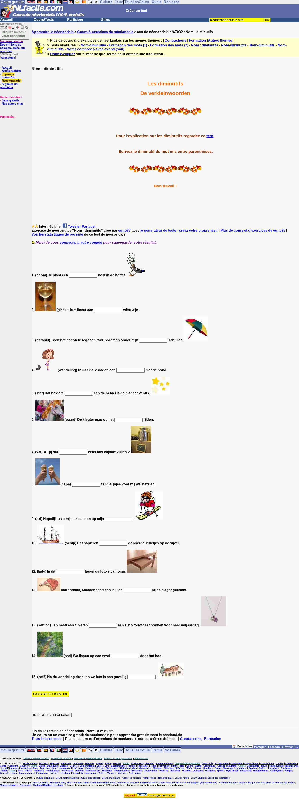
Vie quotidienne (89, 773)
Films (154, 766)
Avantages (8, 57)
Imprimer (8, 74)
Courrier (24, 766)
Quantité (186, 770)
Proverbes (136, 770)
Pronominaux (93, 770)
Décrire (74, 766)
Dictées (64, 766)
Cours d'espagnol (90, 778)
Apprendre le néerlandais (53, 32)
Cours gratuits (13, 750)
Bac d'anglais (165, 778)
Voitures (111, 773)
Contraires (291, 763)
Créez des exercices (219, 778)
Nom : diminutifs (204, 45)
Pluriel (28, 770)
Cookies (37, 785)
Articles (117, 763)
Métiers (180, 768)
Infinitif (5, 768)
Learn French (182, 778)
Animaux (89, 763)
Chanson (149, 763)
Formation (197, 40)
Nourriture (228, 768)
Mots (134, 768)
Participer (75, 19)
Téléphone (64, 773)
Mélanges (169, 768)
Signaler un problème (9, 85)
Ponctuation (52, 770)
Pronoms (107, 770)
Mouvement (145, 768)
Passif (3, 770)
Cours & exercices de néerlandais (105, 32)
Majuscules (112, 768)
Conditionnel (222, 763)
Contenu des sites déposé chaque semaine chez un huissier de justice (257, 782)
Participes (273, 768)
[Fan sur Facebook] (242, 747)
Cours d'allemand (111, 778)
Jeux (119, 750)
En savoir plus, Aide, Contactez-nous (69, 782)
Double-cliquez (62, 54)
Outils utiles (149, 778)
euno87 (124, 230)
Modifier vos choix (53, 785)
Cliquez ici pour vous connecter (14, 33)
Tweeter (74, 226)
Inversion (26, 768)
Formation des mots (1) (128, 45)
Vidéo (75, 773)
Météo (189, 768)
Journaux (45, 768)
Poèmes (79, 770)
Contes (279, 763)
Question (198, 770)
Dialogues (52, 766)
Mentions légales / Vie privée (15, 785)
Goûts (198, 766)
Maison (100, 768)
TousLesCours (137, 750)
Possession (67, 770)
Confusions (236, 763)
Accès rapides (11, 70)
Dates (42, 766)
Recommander (11, 80)
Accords (43, 763)
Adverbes (66, 763)
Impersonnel (291, 766)
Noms (218, 768)
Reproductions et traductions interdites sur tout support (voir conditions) (178, 782)
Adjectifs (54, 763)
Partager (89, 226)
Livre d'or (8, 77)
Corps (3, 766)
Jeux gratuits (10, 100)
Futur (174, 766)
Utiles (105, 19)
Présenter (175, 770)
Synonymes (276, 770)
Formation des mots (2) (169, 45)
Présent (163, 770)
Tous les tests (26, 773)
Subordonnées (260, 770)
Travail (53, 773)
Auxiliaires (137, 763)
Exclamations (118, 766)
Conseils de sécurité (128, 782)
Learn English (198, 778)
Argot (108, 763)
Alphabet (78, 763)
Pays (20, 770)
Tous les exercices (47, 739)
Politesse (39, 770)
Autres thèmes (220, 40)
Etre (107, 766)
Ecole (100, 766)
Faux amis (143, 766)
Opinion (252, 768)
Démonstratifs (87, 766)
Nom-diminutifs (93, 45)
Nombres (208, 768)
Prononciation (121, 770)
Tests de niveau (8, 773)
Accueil (6, 19)
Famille (131, 766)
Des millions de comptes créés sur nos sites (12, 46)
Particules (286, 768)
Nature (197, 768)
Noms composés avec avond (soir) (95, 49)
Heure (264, 766)
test (209, 136)
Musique (157, 768)
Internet (15, 768)
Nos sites (172, 750)
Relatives (210, 770)
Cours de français (131, 778)
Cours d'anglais (45, 778)
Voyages (122, 773)
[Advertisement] (13, 140)
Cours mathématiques (67, 778)
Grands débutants (226, 766)
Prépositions (150, 770)
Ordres (262, 768)
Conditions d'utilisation (102, 782)
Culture (106, 750)
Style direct (232, 770)
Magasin (89, 768)
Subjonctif (245, 770)
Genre (189, 766)
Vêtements (135, 773)
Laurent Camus (40, 782)
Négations (241, 768)
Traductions (42, 773)
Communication (164, 763)
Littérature (77, 768)
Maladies (125, 768)
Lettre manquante (61, 768)
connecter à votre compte (81, 242)
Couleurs (13, 766)
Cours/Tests (44, 19)
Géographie (253, 766)
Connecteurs (267, 763)
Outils (157, 750)
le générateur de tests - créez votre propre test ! (179, 230)
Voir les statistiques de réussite (57, 234)
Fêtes (182, 766)
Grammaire (209, 766)
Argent (99, 763)
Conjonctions (251, 763)
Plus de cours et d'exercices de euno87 (253, 230)
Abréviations (30, 763)
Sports (220, 770)
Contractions (175, 40)
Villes (102, 773)
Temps (288, 770)
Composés (207, 763)
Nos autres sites (12, 103)
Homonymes (276, 766)
